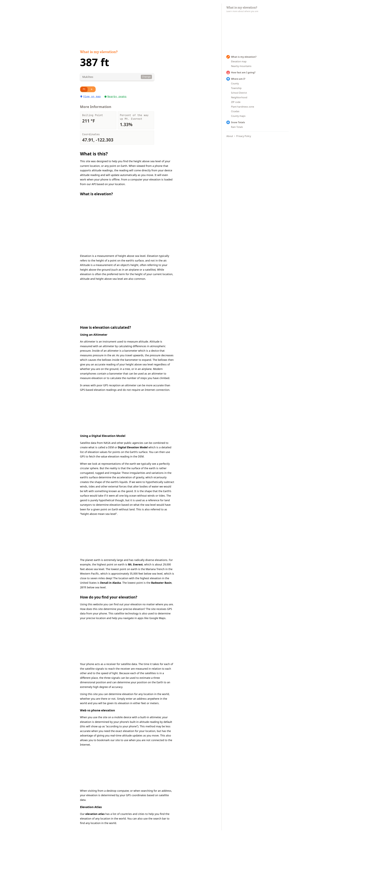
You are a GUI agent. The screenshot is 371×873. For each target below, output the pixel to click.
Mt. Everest (135, 564)
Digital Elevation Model (133, 447)
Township (236, 88)
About (229, 136)
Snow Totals (238, 122)
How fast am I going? (243, 72)
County (235, 83)
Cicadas (235, 111)
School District (239, 92)
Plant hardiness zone (242, 106)
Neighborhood (239, 97)
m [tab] (91, 89)
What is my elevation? (99, 52)
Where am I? (238, 78)
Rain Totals (237, 127)
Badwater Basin (161, 582)
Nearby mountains (241, 66)
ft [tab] (84, 89)
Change (146, 76)
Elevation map (239, 61)
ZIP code (235, 102)
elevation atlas (95, 814)
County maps (238, 116)
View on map (92, 96)
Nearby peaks (117, 96)
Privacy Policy (243, 136)
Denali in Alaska (110, 582)
